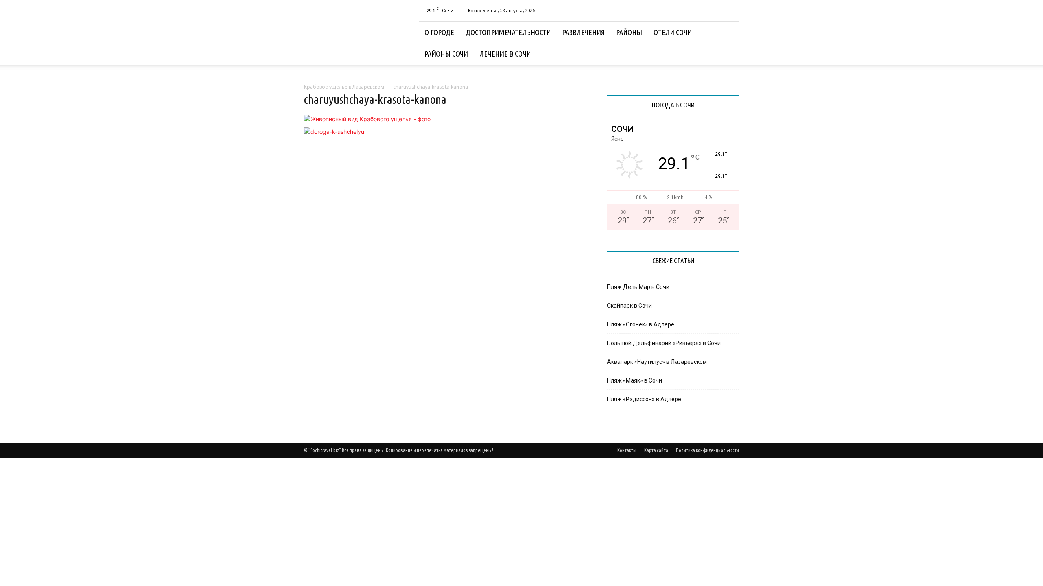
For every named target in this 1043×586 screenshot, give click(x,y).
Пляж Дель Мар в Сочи (638, 287)
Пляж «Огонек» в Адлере (640, 324)
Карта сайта (656, 450)
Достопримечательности (508, 32)
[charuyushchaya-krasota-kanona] (367, 119)
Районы (629, 32)
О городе (439, 32)
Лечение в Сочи (505, 54)
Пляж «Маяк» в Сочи (634, 380)
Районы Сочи (446, 54)
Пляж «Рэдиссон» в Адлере (644, 399)
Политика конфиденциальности (707, 450)
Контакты (626, 450)
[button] (729, 33)
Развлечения (583, 32)
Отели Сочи (673, 32)
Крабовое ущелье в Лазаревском (344, 86)
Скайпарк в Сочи (629, 305)
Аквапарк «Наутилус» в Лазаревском (657, 362)
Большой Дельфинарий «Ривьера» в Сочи (664, 343)
